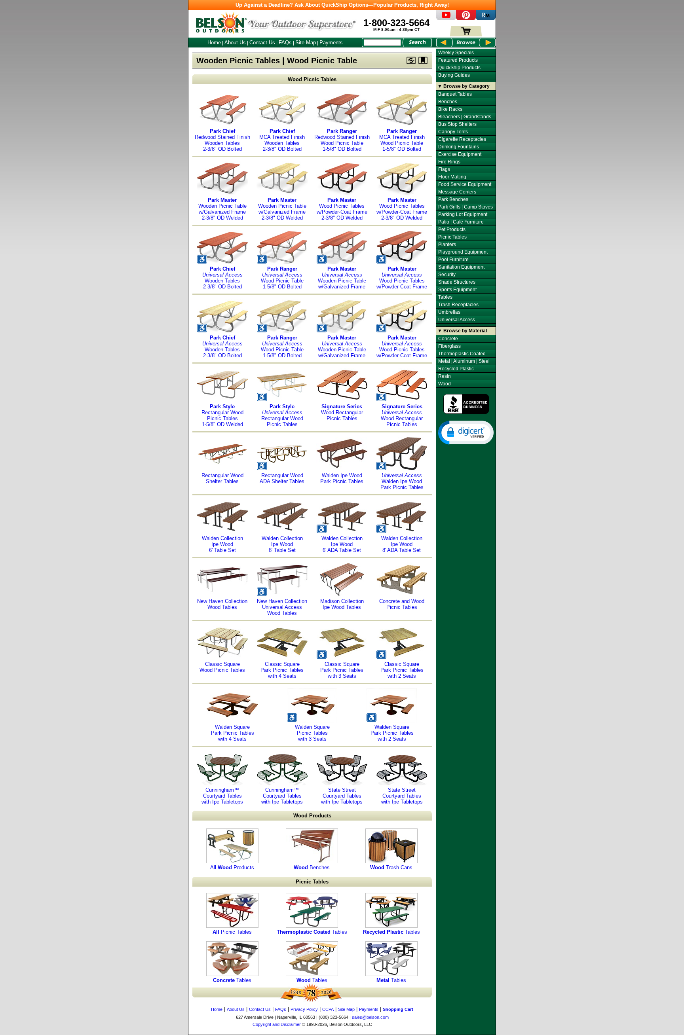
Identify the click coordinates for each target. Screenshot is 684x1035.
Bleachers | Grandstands (464, 116)
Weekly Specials (456, 52)
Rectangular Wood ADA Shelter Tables (282, 478)
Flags (444, 169)
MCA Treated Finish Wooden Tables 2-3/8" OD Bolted (282, 140)
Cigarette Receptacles (462, 139)
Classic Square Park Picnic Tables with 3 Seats (341, 670)
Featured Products (458, 60)
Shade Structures (456, 282)
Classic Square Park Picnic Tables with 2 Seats (402, 670)
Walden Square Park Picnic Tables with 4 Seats (232, 733)
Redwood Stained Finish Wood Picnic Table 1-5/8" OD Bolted (342, 140)
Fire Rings (449, 162)
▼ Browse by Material (462, 331)
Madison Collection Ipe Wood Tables (342, 604)
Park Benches (453, 199)
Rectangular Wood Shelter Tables (222, 478)
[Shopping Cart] (466, 35)
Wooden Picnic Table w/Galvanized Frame (342, 278)
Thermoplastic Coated (462, 353)
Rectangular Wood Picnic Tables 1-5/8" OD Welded (222, 415)
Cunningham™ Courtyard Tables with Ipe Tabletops (222, 796)
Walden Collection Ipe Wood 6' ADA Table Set (342, 544)
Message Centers (457, 192)
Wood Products (312, 816)
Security (447, 274)
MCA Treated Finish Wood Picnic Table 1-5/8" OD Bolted (402, 140)
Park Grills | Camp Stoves (465, 207)
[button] (466, 432)
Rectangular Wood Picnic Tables (282, 415)
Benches (312, 867)
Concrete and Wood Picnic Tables (401, 604)
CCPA (328, 1009)
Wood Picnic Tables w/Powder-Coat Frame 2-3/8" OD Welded (342, 209)
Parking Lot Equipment (462, 214)
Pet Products (452, 229)
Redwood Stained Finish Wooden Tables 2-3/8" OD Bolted (222, 140)
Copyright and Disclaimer (277, 1024)
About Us (235, 42)
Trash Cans (391, 867)
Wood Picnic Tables (312, 79)
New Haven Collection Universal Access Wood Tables (282, 607)
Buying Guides (454, 75)
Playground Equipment (463, 252)
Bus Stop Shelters (457, 124)
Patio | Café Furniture (461, 222)
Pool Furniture (453, 259)
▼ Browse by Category (463, 86)
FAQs (285, 42)
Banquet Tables (455, 94)
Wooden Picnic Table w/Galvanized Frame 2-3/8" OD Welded (222, 209)
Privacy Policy (304, 1009)
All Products (232, 867)
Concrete (448, 338)
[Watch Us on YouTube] (446, 18)
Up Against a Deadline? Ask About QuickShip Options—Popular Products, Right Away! (342, 5)
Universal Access (456, 319)
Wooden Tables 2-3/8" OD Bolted (222, 278)
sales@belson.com (370, 1017)
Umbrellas (449, 312)
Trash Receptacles (458, 304)
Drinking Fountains (458, 147)
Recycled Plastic (456, 369)
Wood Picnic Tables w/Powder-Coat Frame (401, 278)
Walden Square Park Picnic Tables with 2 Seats (392, 733)
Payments (331, 42)
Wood (444, 384)
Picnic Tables (232, 932)
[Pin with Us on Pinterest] (466, 18)
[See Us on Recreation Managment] (486, 18)
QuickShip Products (459, 67)
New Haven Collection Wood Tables (222, 604)
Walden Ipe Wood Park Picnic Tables (341, 478)
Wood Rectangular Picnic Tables (342, 412)
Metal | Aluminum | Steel (464, 361)
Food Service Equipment (464, 184)
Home (214, 42)
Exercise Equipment (459, 154)
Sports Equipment (457, 289)
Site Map (305, 42)
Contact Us (262, 42)
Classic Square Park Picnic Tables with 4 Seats (282, 670)
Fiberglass (449, 346)
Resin (444, 376)
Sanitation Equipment (461, 267)
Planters (447, 244)
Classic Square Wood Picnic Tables (222, 667)
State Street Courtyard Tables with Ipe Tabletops (342, 796)
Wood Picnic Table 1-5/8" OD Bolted (282, 278)
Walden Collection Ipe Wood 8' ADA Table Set (401, 544)
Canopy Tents (453, 132)
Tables (312, 932)
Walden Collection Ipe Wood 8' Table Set (282, 544)
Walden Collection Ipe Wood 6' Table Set (222, 544)
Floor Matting (452, 177)
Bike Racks (450, 109)
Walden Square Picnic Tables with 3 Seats (312, 733)
